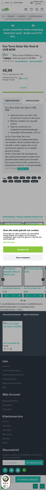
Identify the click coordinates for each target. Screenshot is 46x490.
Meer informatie (9, 242)
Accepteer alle (23, 249)
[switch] (5, 486)
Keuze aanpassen (23, 257)
